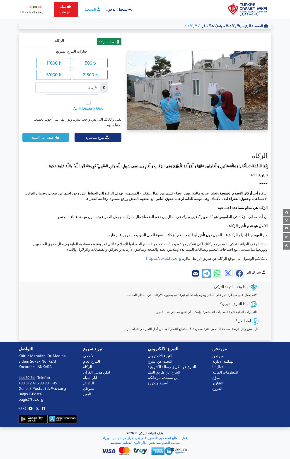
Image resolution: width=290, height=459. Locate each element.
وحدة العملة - (32, 12)
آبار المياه (90, 377)
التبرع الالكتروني (160, 355)
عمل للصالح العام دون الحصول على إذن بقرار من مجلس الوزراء (145, 438)
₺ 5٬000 (53, 75)
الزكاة (87, 366)
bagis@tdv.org (31, 399)
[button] (43, 408)
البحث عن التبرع (160, 361)
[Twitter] (286, 220)
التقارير (217, 383)
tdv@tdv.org (55, 388)
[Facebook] (286, 212)
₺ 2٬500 (90, 75)
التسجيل (90, 9)
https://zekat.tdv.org (163, 258)
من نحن (218, 355)
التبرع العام (91, 361)
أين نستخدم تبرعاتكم (163, 377)
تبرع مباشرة (95, 137)
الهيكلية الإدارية (223, 361)
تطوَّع (216, 377)
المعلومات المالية (225, 372)
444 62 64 (27, 377)
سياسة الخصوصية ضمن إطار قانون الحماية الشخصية (145, 442)
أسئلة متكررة (158, 383)
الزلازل (88, 383)
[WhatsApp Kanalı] (286, 246)
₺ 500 (90, 63)
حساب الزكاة (108, 42)
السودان (89, 388)
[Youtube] (286, 228)
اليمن (87, 393)
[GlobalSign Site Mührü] (176, 451)
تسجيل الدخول (117, 9)
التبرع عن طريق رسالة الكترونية (172, 366)
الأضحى (88, 355)
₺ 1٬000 (53, 63)
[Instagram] (286, 237)
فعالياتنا (218, 366)
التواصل (26, 348)
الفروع (217, 388)
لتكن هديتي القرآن (96, 372)
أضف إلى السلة (43, 137)
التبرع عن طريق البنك (164, 372)
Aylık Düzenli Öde (88, 108)
